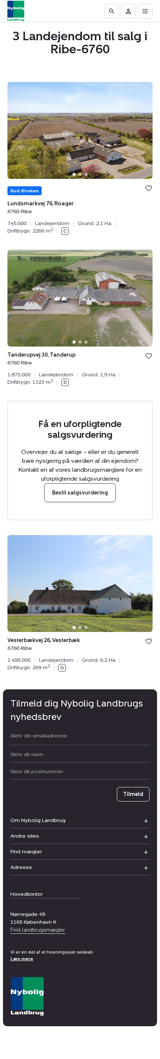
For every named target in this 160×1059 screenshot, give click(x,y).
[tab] (74, 174)
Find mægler (26, 851)
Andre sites (24, 836)
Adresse (21, 867)
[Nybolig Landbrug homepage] (27, 996)
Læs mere (21, 958)
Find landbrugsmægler (37, 930)
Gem (149, 188)
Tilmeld (133, 794)
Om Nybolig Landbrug (37, 820)
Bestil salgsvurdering (80, 493)
